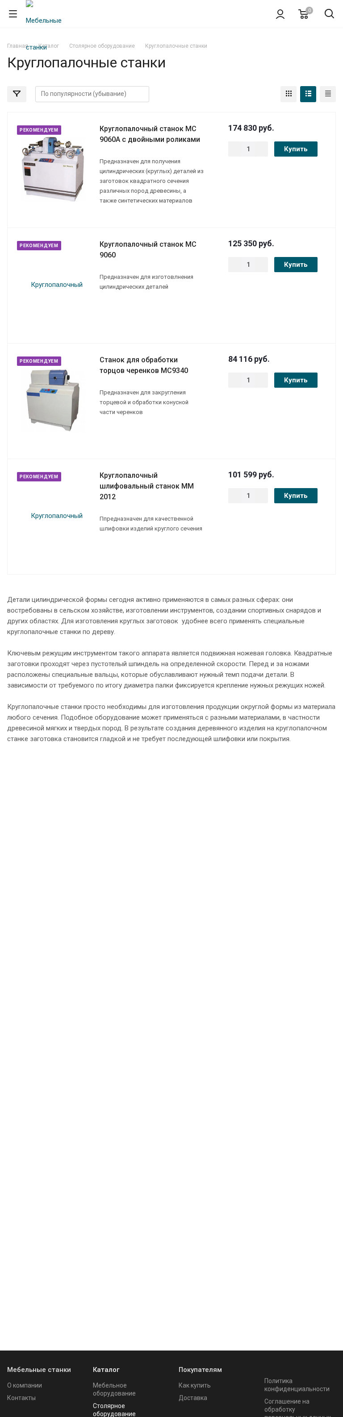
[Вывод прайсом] (328, 94)
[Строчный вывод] (308, 94)
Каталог (106, 1370)
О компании (24, 1385)
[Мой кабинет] (280, 14)
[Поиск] (329, 14)
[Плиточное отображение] (288, 94)
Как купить (195, 1385)
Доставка (193, 1397)
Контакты (21, 1397)
